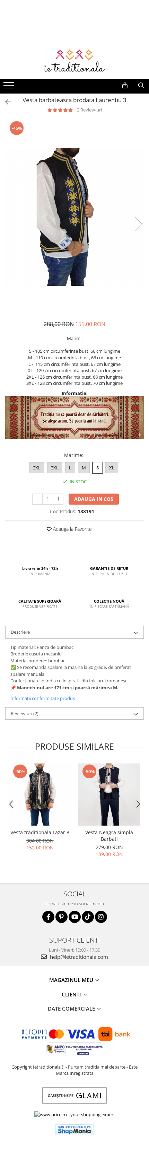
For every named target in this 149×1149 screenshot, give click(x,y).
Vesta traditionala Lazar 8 (39, 832)
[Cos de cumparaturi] (124, 85)
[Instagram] (101, 917)
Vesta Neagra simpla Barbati (109, 835)
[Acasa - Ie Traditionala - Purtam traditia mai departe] (74, 61)
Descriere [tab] (20, 632)
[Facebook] (48, 917)
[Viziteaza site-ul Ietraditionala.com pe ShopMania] (74, 1129)
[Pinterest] (61, 917)
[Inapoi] (5, 102)
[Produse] (9, 87)
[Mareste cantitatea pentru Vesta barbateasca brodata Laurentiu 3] (58, 499)
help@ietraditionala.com (78, 956)
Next (138, 224)
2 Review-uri (89, 110)
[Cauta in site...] (141, 85)
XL (111, 468)
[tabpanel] (74, 217)
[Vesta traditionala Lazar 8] (40, 794)
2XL (37, 468)
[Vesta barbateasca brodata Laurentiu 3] (74, 217)
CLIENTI (72, 994)
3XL (55, 468)
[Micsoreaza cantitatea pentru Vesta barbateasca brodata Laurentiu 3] (37, 499)
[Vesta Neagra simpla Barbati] (109, 794)
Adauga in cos (93, 499)
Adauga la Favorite (72, 529)
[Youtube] (75, 917)
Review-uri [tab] (24, 713)
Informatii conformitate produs (42, 698)
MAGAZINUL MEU (72, 979)
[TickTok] (88, 917)
